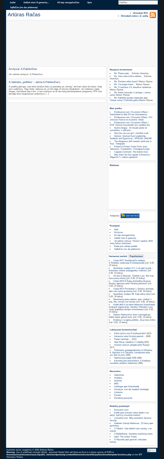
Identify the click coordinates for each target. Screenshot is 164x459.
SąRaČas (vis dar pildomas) (23, 7)
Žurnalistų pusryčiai (123, 398)
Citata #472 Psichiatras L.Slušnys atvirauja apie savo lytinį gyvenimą (131, 290)
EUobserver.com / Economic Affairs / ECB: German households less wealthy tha (130, 123)
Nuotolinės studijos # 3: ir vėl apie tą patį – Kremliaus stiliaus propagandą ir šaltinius (131, 269)
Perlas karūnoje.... (122, 339)
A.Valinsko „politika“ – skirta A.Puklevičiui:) (34, 82)
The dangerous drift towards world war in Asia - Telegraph (131, 142)
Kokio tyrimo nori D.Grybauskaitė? (130, 333)
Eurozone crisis (121, 410)
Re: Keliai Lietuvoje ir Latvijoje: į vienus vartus (130, 93)
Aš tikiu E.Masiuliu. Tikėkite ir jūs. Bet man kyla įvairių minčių (131, 277)
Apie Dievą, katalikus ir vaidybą (129, 342)
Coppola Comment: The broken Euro (131, 152)
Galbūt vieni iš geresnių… (36, 2)
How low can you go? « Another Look (131, 133)
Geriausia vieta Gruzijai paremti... (129, 336)
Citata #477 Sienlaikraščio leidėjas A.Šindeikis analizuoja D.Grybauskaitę (127, 261)
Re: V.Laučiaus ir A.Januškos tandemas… (133, 87)
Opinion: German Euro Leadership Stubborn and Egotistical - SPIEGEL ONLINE (131, 137)
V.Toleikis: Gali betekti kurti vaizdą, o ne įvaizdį (131, 429)
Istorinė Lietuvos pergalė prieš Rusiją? (132, 345)
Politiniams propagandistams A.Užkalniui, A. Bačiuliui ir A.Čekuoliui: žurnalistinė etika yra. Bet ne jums (131, 352)
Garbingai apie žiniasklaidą (126, 386)
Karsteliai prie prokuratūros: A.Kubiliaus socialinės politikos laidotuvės (130, 362)
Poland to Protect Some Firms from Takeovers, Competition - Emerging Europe (130, 147)
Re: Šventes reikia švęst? (126, 81)
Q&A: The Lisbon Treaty (125, 436)
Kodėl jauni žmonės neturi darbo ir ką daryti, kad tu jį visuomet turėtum (129, 414)
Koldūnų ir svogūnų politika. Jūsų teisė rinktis (134, 320)
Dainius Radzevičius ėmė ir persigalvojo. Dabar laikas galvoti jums (130, 315)
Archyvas (118, 232)
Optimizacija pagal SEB (125, 358)
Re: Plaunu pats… (122, 73)
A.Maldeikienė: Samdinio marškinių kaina (133, 434)
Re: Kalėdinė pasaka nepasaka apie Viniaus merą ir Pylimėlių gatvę (129, 99)
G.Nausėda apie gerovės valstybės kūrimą (128, 440)
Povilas (117, 395)
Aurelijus (118, 378)
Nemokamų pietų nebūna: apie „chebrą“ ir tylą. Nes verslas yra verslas (130, 300)
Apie (89, 2)
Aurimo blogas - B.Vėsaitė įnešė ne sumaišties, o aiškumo (128, 129)
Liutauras (118, 392)
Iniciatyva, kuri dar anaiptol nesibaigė (131, 389)
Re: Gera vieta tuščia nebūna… (128, 76)
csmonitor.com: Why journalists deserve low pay (130, 419)
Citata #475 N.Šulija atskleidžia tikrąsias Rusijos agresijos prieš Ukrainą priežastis (130, 282)
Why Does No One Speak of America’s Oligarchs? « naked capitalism (130, 156)
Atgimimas (119, 375)
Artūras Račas (46, 450)
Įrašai (13, 2)
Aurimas (118, 381)
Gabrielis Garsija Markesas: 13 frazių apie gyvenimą (131, 424)
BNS (116, 383)
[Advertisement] (82, 44)
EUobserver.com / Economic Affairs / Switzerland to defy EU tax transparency (129, 113)
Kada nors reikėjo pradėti (125, 246)
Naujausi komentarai (121, 69)
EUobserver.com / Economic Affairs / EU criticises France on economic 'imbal (131, 118)
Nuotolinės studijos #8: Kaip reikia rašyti (132, 294)
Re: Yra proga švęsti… (124, 84)
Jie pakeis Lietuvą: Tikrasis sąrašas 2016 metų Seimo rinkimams (131, 242)
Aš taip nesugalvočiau (68, 2)
